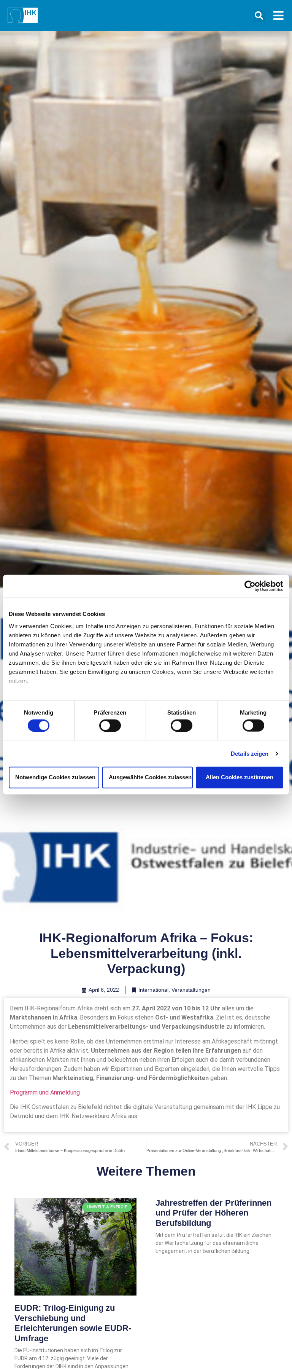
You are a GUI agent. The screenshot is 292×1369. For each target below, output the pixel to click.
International (153, 990)
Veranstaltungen (191, 990)
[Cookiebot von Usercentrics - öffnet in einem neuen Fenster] (250, 586)
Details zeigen (249, 753)
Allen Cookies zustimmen (239, 777)
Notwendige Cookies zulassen (55, 777)
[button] (259, 16)
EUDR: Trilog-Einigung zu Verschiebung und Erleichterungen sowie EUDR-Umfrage (72, 1323)
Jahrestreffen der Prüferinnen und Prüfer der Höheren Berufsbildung (213, 1213)
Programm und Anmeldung (45, 1092)
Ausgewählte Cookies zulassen (150, 777)
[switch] (110, 725)
